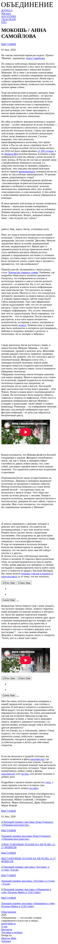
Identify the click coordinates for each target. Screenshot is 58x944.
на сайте (33, 788)
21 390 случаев (45, 151)
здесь (48, 782)
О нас (4, 926)
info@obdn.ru (8, 923)
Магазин (6, 13)
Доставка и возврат (12, 932)
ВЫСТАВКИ (8, 44)
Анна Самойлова (35, 58)
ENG (4, 22)
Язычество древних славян (23, 272)
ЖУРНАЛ (6, 10)
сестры (25, 773)
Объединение (8, 911)
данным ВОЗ (11, 154)
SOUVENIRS (8, 16)
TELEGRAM (8, 19)
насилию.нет (37, 759)
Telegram (6, 941)
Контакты (6, 929)
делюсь (22, 325)
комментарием (27, 171)
